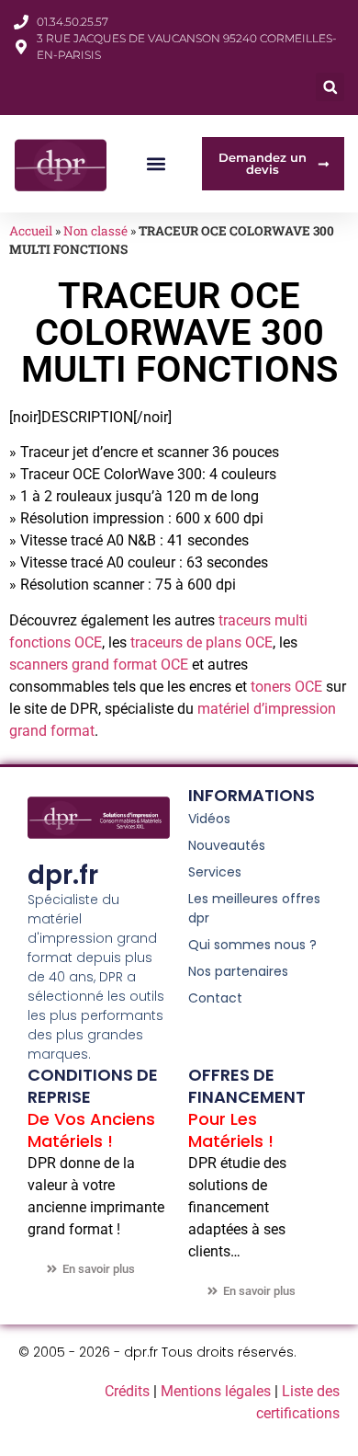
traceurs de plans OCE (201, 642)
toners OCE (286, 686)
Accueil (30, 231)
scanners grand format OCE (100, 664)
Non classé (95, 231)
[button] (330, 87)
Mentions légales (216, 1391)
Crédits (127, 1391)
